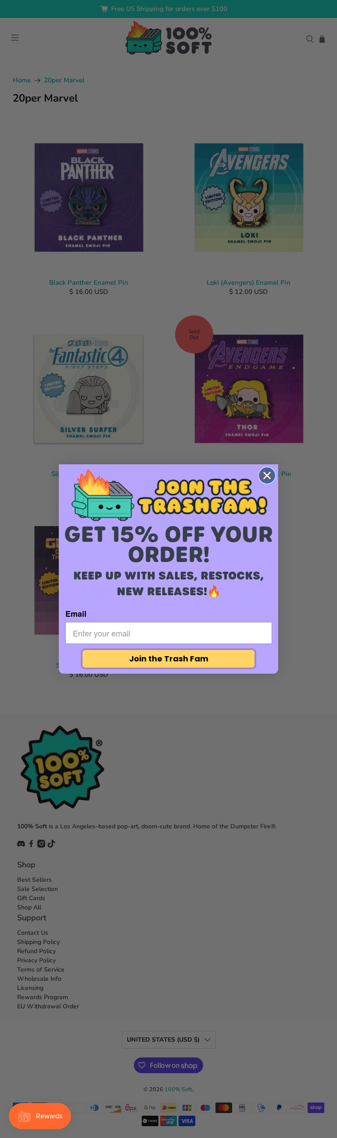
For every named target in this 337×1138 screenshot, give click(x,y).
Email (75, 613)
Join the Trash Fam (168, 658)
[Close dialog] (267, 475)
